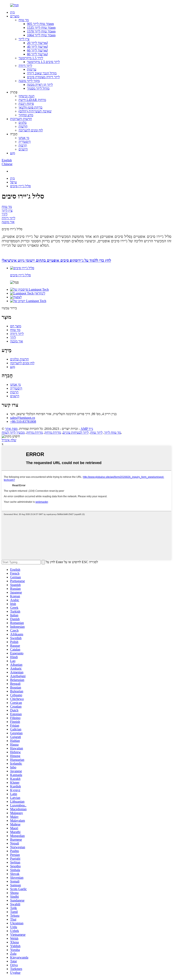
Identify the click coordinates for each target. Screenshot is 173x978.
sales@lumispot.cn (22, 418)
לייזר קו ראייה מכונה (40, 84)
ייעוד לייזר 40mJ (37, 46)
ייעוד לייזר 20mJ (37, 43)
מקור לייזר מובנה (29, 81)
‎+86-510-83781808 (23, 421)
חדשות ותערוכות (21, 119)
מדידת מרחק (53, 432)
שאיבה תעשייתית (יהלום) (35, 111)
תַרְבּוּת (23, 145)
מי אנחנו (24, 138)
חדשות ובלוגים (19, 359)
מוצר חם (15, 326)
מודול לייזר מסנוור (38, 88)
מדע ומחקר (26, 115)
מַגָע (12, 153)
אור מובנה (8, 222)
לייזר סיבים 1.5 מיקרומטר (43, 62)
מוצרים (14, 16)
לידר (4, 214)
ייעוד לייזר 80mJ (37, 54)
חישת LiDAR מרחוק (32, 100)
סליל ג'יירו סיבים (20, 186)
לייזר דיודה (25, 65)
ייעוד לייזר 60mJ (37, 50)
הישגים (23, 149)
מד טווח (24, 20)
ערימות (31, 69)
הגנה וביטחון (26, 96)
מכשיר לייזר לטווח (13, 432)
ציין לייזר (24, 39)
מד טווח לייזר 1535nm (41, 27)
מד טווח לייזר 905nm (40, 24)
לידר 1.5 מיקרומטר (31, 58)
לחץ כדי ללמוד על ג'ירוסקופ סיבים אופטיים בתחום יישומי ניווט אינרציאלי (56, 260)
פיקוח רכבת (26, 103)
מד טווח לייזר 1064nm (41, 35)
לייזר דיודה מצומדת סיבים (43, 77)
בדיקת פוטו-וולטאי (30, 107)
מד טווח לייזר (112, 432)
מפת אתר (11, 428)
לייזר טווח (96, 432)
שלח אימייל (9, 440)
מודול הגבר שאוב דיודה (42, 73)
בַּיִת (12, 12)
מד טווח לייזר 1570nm (41, 31)
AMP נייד (87, 428)
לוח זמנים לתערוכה (31, 130)
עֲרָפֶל (13, 182)
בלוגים (23, 122)
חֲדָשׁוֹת (23, 126)
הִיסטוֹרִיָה (25, 141)
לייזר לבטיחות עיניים (76, 432)
